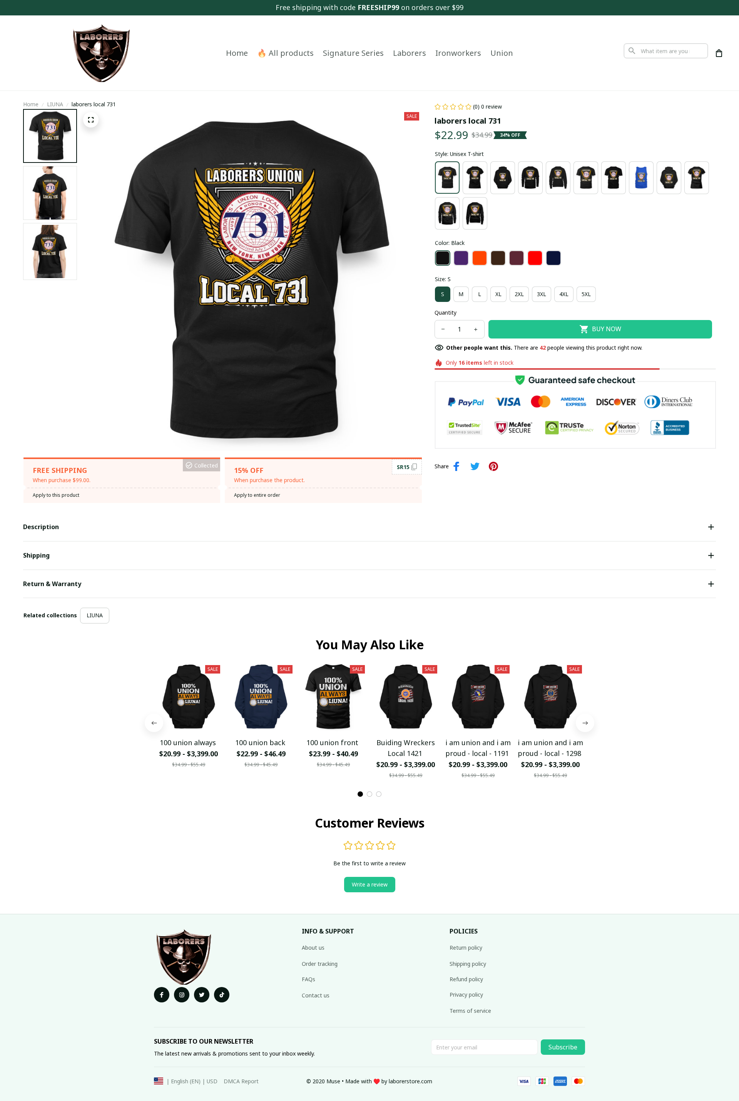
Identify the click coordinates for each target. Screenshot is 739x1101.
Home (30, 104)
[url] (410, 1081)
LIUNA (55, 104)
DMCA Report (241, 1081)
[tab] (360, 794)
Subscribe (562, 1047)
